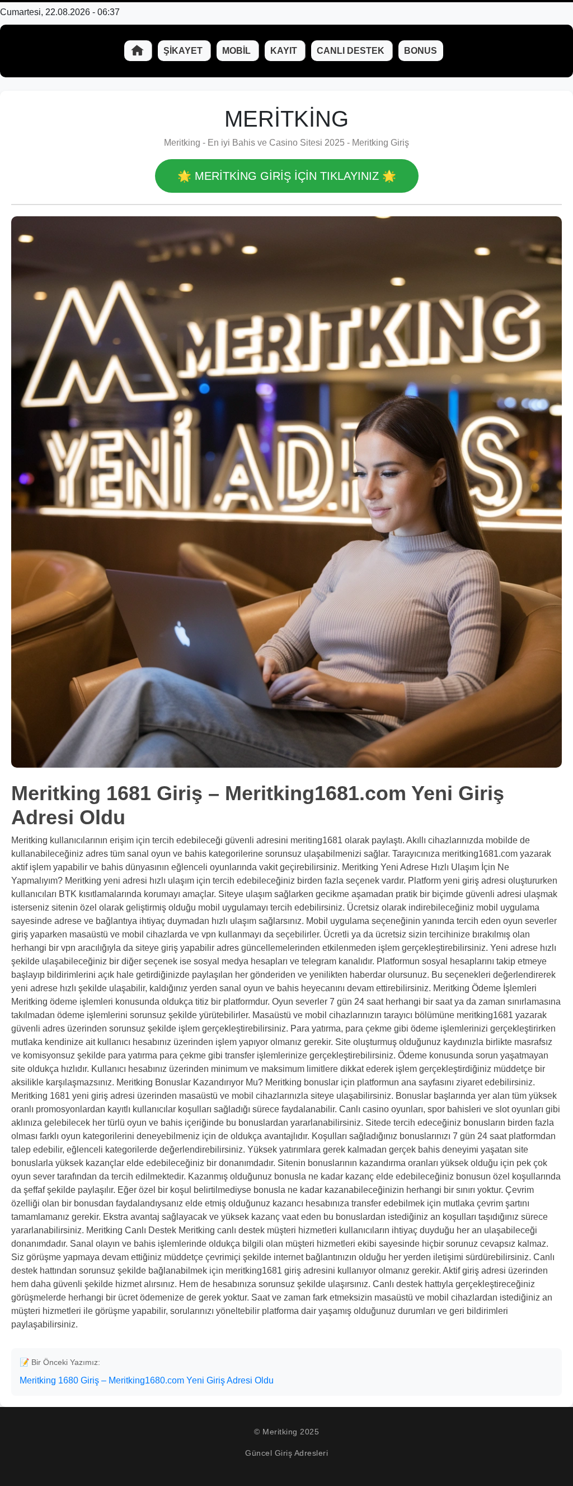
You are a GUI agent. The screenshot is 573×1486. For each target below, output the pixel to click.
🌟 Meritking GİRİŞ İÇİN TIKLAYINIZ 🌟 (286, 176)
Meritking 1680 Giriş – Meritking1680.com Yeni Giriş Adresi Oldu (147, 1380)
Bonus (420, 50)
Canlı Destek (352, 50)
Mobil (237, 50)
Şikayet (184, 50)
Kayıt (284, 50)
